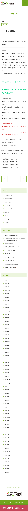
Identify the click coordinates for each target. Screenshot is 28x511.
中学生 (6, 216)
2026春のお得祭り (9, 243)
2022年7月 (7, 396)
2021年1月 (7, 448)
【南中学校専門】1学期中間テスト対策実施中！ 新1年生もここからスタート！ (15, 239)
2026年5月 (7, 283)
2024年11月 (7, 314)
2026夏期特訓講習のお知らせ (11, 235)
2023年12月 (7, 342)
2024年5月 (7, 328)
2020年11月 (7, 455)
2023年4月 (7, 366)
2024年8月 (7, 318)
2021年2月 (7, 444)
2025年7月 (7, 297)
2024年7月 (7, 321)
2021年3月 (7, 441)
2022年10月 (7, 386)
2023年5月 (7, 362)
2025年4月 (7, 300)
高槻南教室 (7, 195)
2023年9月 (7, 348)
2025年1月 (7, 307)
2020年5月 (7, 462)
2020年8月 (7, 458)
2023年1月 (7, 376)
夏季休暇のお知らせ (9, 260)
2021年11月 (7, 421)
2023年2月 (7, 372)
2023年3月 (7, 369)
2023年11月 (7, 345)
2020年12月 (7, 451)
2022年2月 (7, 410)
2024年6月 (7, 324)
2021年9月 (7, 427)
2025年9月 (7, 294)
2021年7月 (7, 434)
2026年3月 (7, 287)
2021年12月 (7, 417)
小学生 (6, 212)
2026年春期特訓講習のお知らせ (12, 247)
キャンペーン (7, 209)
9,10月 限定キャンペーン (10, 257)
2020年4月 (7, 465)
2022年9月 (7, 390)
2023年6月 (7, 359)
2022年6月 (7, 400)
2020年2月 (7, 472)
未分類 (6, 222)
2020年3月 (7, 468)
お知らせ (5, 24)
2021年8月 (7, 431)
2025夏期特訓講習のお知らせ (11, 264)
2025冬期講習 (8, 254)
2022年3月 (7, 407)
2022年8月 (7, 393)
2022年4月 (7, 403)
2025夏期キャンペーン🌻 (10, 267)
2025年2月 (7, 304)
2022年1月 (7, 414)
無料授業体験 (8, 508)
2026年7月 (7, 280)
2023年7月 (7, 355)
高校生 (6, 219)
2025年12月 (7, 290)
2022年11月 (7, 383)
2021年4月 (7, 438)
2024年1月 (7, 338)
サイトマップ (14, 484)
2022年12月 (7, 379)
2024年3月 (7, 331)
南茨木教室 (7, 198)
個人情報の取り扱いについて (14, 487)
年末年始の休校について (10, 250)
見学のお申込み (20, 508)
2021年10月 (7, 424)
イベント (7, 205)
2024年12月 (7, 311)
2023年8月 (7, 352)
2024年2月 (7, 335)
